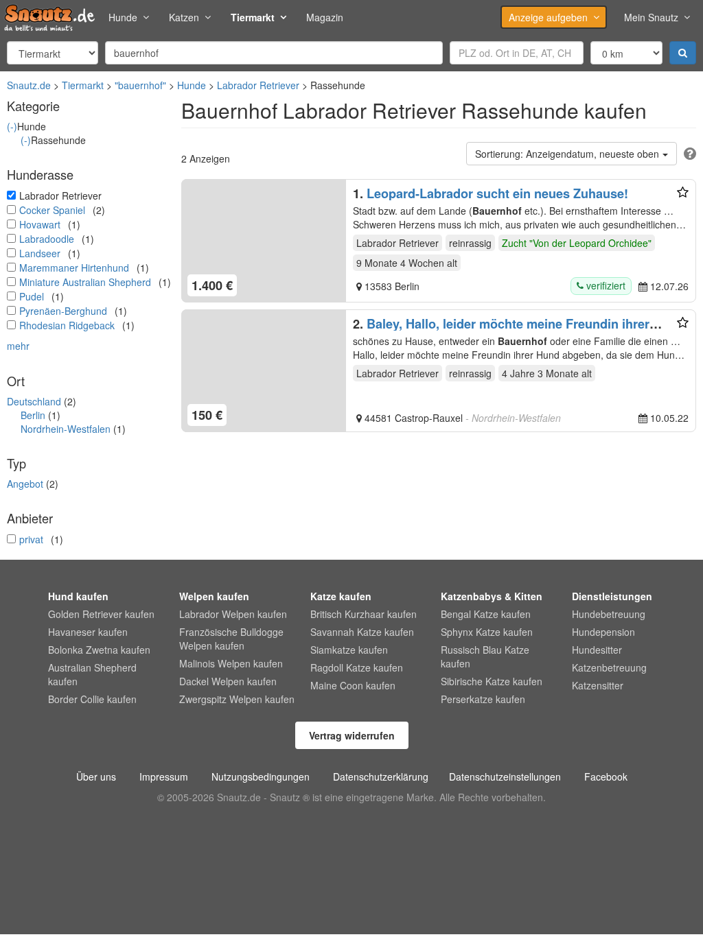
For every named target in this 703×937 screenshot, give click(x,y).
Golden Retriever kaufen (101, 614)
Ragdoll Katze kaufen (356, 667)
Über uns (96, 776)
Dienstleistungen (612, 596)
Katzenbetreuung (609, 667)
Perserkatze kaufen (483, 699)
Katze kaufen (340, 596)
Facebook (605, 776)
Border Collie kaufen (92, 699)
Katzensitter (597, 685)
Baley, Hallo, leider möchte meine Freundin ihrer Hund (501, 330)
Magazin (324, 17)
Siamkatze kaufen (349, 649)
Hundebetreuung (608, 614)
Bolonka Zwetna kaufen (99, 649)
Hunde (122, 17)
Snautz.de (29, 85)
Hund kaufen (78, 596)
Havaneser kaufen (88, 632)
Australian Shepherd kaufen (92, 674)
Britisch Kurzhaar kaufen (363, 614)
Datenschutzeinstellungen (505, 776)
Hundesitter (597, 649)
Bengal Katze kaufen (486, 614)
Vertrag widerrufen (352, 735)
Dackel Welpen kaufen (228, 681)
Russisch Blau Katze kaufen (485, 656)
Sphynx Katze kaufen (487, 632)
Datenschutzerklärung (380, 776)
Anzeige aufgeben (548, 17)
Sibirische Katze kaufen (491, 681)
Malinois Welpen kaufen (231, 663)
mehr (18, 346)
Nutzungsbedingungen (260, 776)
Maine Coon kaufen (352, 685)
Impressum (163, 776)
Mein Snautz (651, 17)
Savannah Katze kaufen (362, 632)
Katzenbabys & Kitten (491, 596)
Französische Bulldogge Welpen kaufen (231, 638)
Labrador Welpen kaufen (233, 614)
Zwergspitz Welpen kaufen (237, 699)
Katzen (184, 17)
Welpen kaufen (214, 596)
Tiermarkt (253, 17)
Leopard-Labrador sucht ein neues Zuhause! (497, 193)
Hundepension (603, 632)
